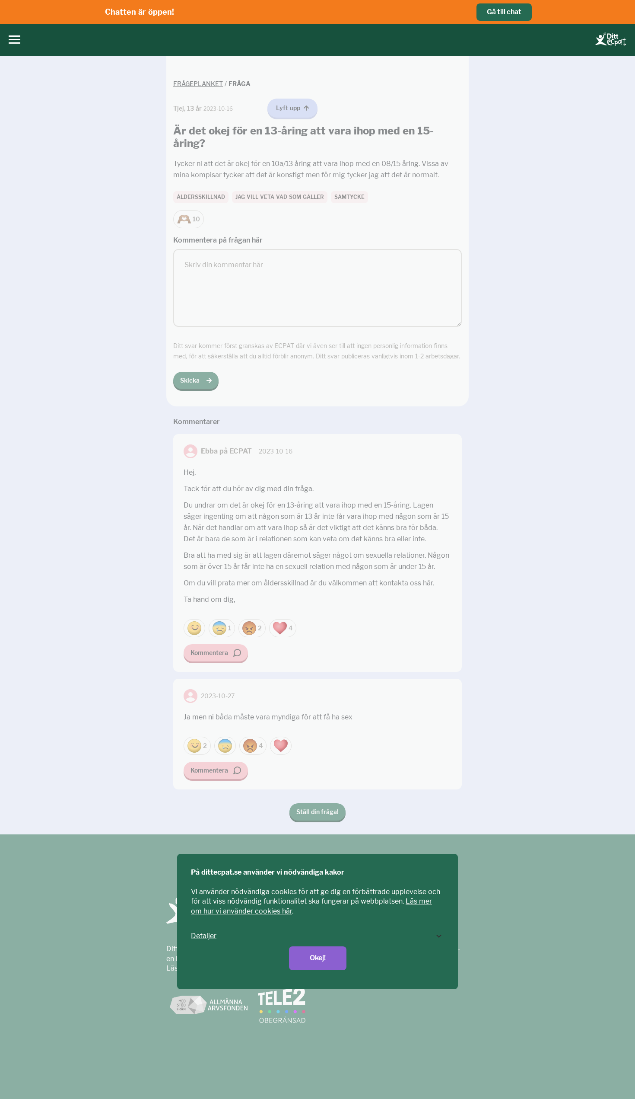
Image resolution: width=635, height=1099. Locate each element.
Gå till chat (504, 12)
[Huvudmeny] (12, 40)
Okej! (318, 958)
